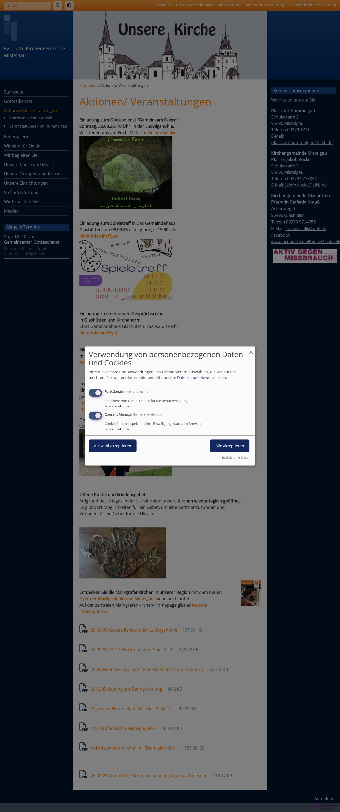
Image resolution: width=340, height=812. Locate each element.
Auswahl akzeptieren (112, 445)
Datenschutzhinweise (196, 377)
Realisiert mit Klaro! (235, 457)
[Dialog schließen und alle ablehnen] (251, 349)
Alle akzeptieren (229, 445)
